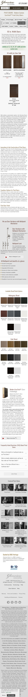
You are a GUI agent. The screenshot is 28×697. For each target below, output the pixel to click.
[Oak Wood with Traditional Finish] (10, 344)
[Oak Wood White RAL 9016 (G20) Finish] (24, 366)
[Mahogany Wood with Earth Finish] (4, 300)
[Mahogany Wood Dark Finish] (4, 322)
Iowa (19, 647)
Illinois (11, 647)
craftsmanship (4, 620)
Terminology (16, 584)
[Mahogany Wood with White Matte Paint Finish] (24, 314)
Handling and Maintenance (10, 597)
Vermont (8, 665)
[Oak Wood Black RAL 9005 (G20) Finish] (10, 379)
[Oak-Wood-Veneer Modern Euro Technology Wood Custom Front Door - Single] (7, 62)
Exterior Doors (11, 609)
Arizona (23, 640)
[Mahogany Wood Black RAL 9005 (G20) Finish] (10, 335)
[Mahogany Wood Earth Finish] (4, 309)
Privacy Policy (22, 593)
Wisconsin (13, 668)
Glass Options (12, 588)
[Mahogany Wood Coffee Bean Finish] (17, 309)
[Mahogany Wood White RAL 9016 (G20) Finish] (24, 322)
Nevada (20, 654)
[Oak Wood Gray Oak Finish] (17, 366)
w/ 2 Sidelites (13, 23)
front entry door (6, 610)
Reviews (20, 597)
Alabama (15, 640)
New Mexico (17, 656)
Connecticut (22, 643)
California (10, 643)
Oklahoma (23, 659)
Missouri (5, 654)
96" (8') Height (9, 19)
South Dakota (9, 663)
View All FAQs (14, 474)
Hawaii (4, 647)
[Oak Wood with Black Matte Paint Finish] (10, 371)
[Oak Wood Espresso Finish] (10, 366)
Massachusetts (5, 652)
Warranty (4, 593)
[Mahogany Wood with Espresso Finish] (24, 300)
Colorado (16, 643)
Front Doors (20, 609)
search (5, 8)
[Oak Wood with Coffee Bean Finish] (4, 357)
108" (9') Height (18, 19)
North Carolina (5, 659)
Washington (19, 665)
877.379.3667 (23, 3)
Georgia (24, 645)
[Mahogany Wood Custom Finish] (17, 335)
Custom (11, 26)
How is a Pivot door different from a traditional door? (10, 465)
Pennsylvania (10, 661)
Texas (24, 663)
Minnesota (17, 652)
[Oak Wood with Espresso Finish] (10, 357)
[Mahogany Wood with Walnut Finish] (10, 300)
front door (20, 630)
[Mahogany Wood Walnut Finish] (10, 309)
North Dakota (13, 659)
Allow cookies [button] (11, 695)
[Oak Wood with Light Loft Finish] (4, 344)
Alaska (19, 640)
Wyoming (19, 668)
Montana (10, 654)
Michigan (11, 652)
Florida (19, 645)
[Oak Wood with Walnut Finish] (24, 344)
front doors (14, 615)
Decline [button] (4, 695)
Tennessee (20, 663)
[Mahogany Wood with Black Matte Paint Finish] (10, 327)
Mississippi (24, 652)
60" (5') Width (21, 23)
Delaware (4, 645)
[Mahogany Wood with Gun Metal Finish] (10, 314)
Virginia (13, 665)
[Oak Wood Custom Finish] (17, 379)
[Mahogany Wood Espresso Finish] (24, 309)
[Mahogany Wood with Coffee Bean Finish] (17, 300)
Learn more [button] (8, 692)
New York (23, 656)
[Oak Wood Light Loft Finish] (4, 353)
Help (18, 588)
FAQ (22, 584)
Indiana (16, 647)
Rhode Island (18, 661)
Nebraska (15, 654)
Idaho (7, 647)
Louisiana (12, 650)
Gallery (16, 26)
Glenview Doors (5, 607)
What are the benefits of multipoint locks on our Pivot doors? (12, 453)
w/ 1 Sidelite (6, 23)
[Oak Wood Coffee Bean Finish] (4, 366)
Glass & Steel (22, 26)
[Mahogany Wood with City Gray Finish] (17, 314)
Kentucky (6, 650)
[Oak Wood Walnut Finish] (24, 353)
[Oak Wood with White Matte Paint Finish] (24, 357)
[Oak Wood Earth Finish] (17, 353)
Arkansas (5, 643)
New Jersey (11, 656)
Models (3, 19)
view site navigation (17, 8)
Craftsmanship (8, 584)
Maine (16, 650)
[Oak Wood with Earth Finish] (17, 344)
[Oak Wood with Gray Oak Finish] (17, 357)
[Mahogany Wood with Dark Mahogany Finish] (4, 314)
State (15, 663)
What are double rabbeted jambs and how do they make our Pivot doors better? (12, 459)
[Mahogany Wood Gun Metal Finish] (10, 322)
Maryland (21, 650)
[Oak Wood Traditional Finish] (10, 353)
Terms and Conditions (12, 593)
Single (25, 19)
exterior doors (23, 629)
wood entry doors (15, 629)
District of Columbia (12, 645)
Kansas (23, 647)
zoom (7, 77)
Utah (4, 665)
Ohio (18, 659)
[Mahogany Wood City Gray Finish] (17, 322)
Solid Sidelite (5, 26)
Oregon (5, 661)
